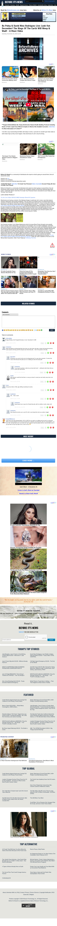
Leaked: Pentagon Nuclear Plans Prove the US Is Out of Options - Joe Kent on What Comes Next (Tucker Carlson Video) (42, 723)
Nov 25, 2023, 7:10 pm (15, 398)
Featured (7, 5)
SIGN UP (21, 632)
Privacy (27, 892)
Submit (51, 640)
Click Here (14, 184)
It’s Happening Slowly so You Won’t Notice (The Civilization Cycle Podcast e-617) (42, 854)
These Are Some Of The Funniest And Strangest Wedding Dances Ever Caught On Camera (27, 273)
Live (55, 5)
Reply (42, 343)
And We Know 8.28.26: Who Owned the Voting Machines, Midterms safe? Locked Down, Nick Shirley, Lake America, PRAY (42, 668)
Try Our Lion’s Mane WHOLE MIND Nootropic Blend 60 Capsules (18, 197)
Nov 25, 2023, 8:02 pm (11, 427)
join (8, 178)
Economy (12, 5)
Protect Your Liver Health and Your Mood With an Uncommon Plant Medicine (42, 867)
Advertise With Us (11, 892)
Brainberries (4, 161)
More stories (22, 18)
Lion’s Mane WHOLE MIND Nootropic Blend (12, 205)
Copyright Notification (45, 892)
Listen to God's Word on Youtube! (28, 490)
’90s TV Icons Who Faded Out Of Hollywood (46, 156)
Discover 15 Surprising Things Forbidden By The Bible (25, 547)
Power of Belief (33, 5)
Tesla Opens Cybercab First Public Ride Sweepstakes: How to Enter (40, 873)
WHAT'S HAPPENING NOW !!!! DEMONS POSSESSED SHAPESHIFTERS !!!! (13, 667)
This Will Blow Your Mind (36, 798)
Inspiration (50, 5)
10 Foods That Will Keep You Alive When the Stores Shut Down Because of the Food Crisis (14, 850)
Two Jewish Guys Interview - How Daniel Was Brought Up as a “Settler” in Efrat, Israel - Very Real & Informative (14, 861)
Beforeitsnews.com (13, 10)
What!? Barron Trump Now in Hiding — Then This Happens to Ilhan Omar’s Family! (42, 682)
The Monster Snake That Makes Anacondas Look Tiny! (26, 570)
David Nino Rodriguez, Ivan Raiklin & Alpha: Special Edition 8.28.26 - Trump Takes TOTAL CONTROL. (42, 655)
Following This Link (30, 238)
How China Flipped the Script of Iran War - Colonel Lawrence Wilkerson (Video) (41, 785)
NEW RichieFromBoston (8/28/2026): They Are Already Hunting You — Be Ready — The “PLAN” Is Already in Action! (42, 675)
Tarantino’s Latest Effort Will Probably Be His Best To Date (46, 291)
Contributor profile (15, 18)
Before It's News (14, 2)
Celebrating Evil (6, 878)
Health (17, 5)
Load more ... (28, 460)
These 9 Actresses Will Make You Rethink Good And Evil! (24, 837)
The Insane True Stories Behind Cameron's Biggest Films (9, 157)
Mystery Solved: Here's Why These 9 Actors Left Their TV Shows (27, 292)
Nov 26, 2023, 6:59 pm (15, 381)
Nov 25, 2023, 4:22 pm (11, 352)
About (4, 892)
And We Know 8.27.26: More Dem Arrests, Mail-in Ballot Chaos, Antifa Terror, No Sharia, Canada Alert (14, 799)
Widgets (31, 894)
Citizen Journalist (37, 184)
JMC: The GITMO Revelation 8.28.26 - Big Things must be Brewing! (41, 729)
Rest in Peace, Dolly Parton (37, 849)
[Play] (28, 476)
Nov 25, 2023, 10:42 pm (15, 415)
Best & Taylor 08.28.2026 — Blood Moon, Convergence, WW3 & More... (13, 706)
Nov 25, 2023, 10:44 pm (20, 407)
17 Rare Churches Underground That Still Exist (13, 760)
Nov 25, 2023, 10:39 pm (20, 372)
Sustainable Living (42, 5)
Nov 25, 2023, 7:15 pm (15, 362)
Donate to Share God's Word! (28, 493)
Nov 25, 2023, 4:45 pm (11, 390)
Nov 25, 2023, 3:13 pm (11, 343)
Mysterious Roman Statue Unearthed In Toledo (27, 156)
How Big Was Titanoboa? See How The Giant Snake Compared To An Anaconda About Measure (28, 593)
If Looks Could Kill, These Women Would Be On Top (8, 272)
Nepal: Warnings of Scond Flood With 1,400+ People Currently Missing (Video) (42, 700)
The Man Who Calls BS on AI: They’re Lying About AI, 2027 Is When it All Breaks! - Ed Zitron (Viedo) (42, 792)
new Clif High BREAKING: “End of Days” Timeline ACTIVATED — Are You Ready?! (13, 674)
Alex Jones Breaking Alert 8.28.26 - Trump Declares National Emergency (13, 682)
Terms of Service (34, 892)
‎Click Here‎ (52, 126)
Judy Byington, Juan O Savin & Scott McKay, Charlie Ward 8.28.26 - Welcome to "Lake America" (14, 655)
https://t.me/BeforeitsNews (46, 613)
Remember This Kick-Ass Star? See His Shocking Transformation (47, 273)
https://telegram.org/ (21, 613)
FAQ (18, 892)
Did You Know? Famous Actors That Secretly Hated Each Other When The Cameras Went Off (10, 292)
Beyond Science (24, 5)
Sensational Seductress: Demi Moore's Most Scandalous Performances (41, 761)
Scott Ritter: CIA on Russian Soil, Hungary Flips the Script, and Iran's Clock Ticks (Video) (42, 803)
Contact (22, 892)
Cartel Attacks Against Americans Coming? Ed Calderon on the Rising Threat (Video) (14, 700)
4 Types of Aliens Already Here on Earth (12, 866)
